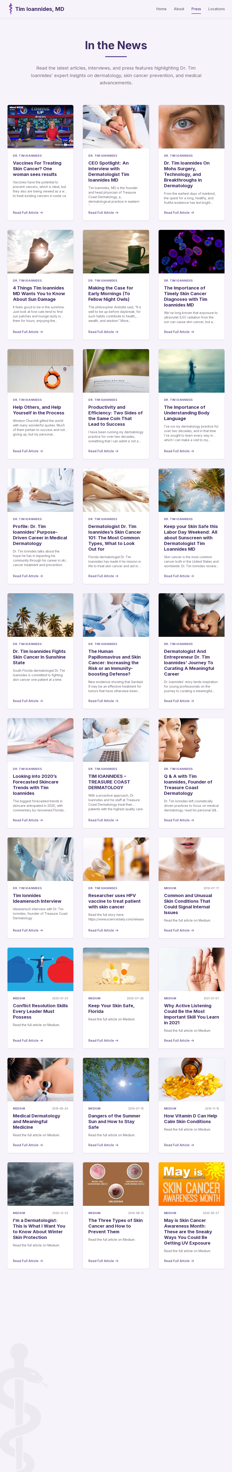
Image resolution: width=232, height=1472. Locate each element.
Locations (216, 9)
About (179, 9)
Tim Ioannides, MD (39, 9)
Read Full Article (26, 212)
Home (161, 9)
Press (196, 9)
